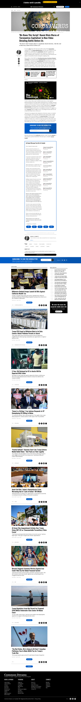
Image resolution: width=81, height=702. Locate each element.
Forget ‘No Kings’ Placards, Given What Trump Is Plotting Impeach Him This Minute (61, 295)
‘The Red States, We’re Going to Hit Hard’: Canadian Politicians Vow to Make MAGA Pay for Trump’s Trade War (29, 651)
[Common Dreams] (37, 6)
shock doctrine (28, 106)
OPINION (19, 6)
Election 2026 (21, 693)
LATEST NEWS (15, 6)
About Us (33, 682)
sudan (16, 501)
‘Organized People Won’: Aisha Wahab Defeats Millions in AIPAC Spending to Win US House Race (60, 292)
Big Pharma (20, 686)
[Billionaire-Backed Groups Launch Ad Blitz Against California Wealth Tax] (29, 279)
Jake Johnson (14, 300)
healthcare (26, 246)
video (29, 48)
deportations (17, 384)
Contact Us (33, 689)
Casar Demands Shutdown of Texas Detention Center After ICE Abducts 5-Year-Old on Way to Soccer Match (61, 280)
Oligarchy (20, 682)
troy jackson (17, 423)
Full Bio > (31, 240)
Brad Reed (13, 340)
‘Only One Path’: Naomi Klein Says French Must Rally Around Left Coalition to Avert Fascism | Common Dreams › (40, 252)
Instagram (48, 686)
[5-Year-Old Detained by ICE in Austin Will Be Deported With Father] (29, 358)
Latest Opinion (7, 683)
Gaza (19, 687)
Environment (7, 689)
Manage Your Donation (36, 686)
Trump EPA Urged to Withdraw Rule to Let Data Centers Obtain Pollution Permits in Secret (27, 332)
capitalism (18, 10)
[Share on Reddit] (19, 63)
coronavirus (40, 51)
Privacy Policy (38, 698)
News (15, 10)
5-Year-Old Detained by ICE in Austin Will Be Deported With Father (26, 372)
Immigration (20, 683)
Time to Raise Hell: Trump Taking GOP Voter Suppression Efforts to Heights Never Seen (61, 283)
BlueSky (47, 682)
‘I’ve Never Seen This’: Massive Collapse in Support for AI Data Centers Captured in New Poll (61, 277)
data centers (17, 622)
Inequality (20, 685)
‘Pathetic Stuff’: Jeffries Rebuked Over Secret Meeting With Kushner (61, 273)
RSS (46, 687)
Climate (6, 685)
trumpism (47, 246)
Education (6, 687)
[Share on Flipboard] (19, 61)
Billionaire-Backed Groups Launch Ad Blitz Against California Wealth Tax (28, 292)
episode (53, 135)
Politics (5, 691)
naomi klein (32, 246)
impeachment (17, 542)
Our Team (33, 683)
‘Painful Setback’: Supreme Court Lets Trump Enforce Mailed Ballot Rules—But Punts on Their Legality (29, 450)
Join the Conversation (40, 254)
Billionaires (20, 691)
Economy (6, 686)
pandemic (53, 105)
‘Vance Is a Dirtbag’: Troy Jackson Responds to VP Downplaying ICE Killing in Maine (28, 412)
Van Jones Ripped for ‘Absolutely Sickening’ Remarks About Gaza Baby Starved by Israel (60, 286)
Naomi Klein (51, 48)
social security (42, 246)
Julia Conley (14, 617)
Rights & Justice (7, 693)
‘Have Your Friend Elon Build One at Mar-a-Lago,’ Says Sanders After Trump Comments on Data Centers (61, 289)
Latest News (7, 682)
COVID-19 (37, 135)
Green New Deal (44, 116)
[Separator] (19, 65)
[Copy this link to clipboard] (46, 305)
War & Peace (7, 694)
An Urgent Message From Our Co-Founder (35, 143)
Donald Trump (42, 59)
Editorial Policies (34, 685)
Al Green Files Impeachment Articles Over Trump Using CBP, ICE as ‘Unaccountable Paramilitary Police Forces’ (29, 530)
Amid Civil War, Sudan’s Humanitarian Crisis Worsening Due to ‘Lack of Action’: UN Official (27, 490)
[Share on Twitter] (19, 59)
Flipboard (48, 685)
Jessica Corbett (19, 55)
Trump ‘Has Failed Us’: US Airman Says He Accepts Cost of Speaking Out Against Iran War (35, 74)
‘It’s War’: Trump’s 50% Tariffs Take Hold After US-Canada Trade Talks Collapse (60, 299)
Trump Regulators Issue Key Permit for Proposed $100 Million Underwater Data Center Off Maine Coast (28, 610)
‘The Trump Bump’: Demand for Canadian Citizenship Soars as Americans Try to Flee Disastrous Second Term (50, 74)
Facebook (48, 683)
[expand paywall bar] (79, 2)
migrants (29, 109)
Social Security (40, 61)
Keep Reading (29, 302)
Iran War (20, 690)
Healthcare (6, 690)
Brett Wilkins (14, 458)
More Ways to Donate (36, 687)
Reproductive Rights (22, 689)
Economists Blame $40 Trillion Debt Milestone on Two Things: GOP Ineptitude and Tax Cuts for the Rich (60, 270)
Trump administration (37, 50)
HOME (12, 10)
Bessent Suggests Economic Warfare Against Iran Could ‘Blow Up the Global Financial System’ (28, 569)
